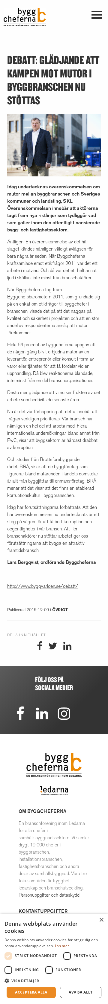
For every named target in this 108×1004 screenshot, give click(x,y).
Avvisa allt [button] (80, 992)
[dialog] (54, 959)
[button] (54, 980)
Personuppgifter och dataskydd (49, 895)
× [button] (101, 920)
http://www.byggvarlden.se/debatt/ (42, 586)
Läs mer (62, 945)
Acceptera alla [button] (31, 992)
